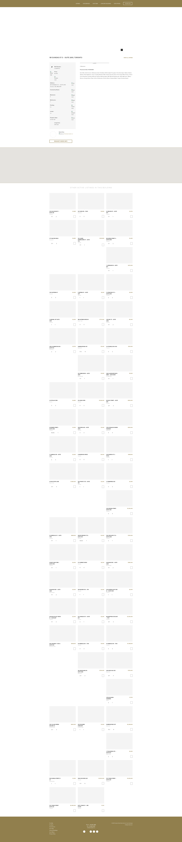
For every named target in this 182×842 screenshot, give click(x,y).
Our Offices (117, 3)
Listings (78, 3)
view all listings (128, 57)
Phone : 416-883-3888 (91, 824)
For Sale (51, 823)
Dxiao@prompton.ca (68, 134)
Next (166, 30)
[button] (91, 164)
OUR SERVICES (86, 3)
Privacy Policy (52, 834)
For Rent (51, 825)
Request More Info (60, 141)
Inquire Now (128, 3)
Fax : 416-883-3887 (91, 826)
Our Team (95, 3)
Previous (16, 30)
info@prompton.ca (91, 827)
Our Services (52, 826)
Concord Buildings (106, 3)
